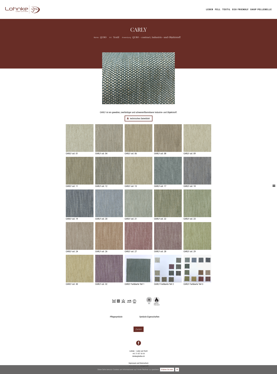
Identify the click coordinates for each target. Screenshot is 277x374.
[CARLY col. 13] (138, 172)
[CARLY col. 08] (168, 139)
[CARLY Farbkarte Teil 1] (138, 270)
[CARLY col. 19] (79, 204)
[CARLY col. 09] (197, 139)
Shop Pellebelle (261, 9)
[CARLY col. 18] (197, 172)
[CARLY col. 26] (109, 237)
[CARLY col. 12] (109, 172)
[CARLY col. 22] (168, 204)
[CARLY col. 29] (197, 237)
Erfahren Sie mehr (167, 369)
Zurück (138, 329)
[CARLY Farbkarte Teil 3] (197, 270)
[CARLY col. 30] (79, 270)
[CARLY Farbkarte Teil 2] (168, 270)
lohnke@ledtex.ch (138, 356)
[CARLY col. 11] (79, 172)
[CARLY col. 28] (168, 237)
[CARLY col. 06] (138, 139)
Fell (218, 9)
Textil (226, 9)
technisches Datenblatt (140, 118)
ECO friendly (240, 9)
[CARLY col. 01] (79, 139)
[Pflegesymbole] (124, 302)
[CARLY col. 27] (138, 237)
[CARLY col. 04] (109, 139)
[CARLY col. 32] (109, 270)
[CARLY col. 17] (168, 172)
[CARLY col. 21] (138, 204)
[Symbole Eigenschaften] (153, 302)
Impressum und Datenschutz (138, 363)
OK (177, 369)
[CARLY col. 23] (197, 204)
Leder (209, 9)
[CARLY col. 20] (109, 204)
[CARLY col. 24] (79, 237)
